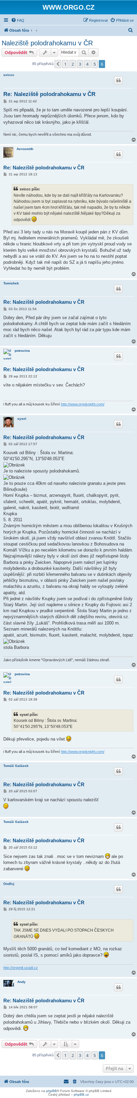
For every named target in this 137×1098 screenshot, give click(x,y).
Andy (21, 982)
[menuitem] (17, 20)
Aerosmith (25, 149)
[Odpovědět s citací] (118, 80)
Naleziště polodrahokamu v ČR (47, 43)
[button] (58, 64)
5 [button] (94, 64)
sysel (21, 418)
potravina (22, 350)
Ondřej (8, 884)
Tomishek (11, 283)
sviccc (8, 75)
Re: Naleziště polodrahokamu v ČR (49, 94)
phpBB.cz (81, 1094)
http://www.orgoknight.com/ (82, 404)
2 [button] (72, 64)
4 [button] (87, 64)
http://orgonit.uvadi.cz (20, 968)
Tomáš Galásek (16, 766)
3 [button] (80, 64)
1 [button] (65, 64)
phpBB (51, 1091)
